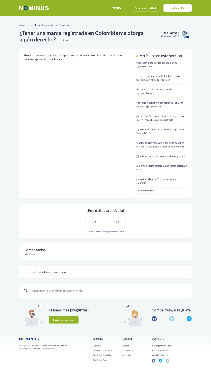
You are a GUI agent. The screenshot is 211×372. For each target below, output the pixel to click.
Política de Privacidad (102, 355)
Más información (146, 190)
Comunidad (127, 350)
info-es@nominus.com (162, 345)
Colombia (64, 25)
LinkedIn (189, 318)
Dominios (126, 355)
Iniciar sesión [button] (177, 8)
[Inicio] (34, 8)
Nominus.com (26, 25)
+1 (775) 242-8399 (160, 350)
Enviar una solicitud (145, 8)
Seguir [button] (66, 40)
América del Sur (46, 25)
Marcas (125, 345)
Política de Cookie (101, 360)
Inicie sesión (30, 272)
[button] (94, 221)
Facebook (154, 318)
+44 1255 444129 (160, 355)
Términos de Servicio (102, 350)
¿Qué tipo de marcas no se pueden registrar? (160, 156)
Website (97, 345)
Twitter (171, 318)
